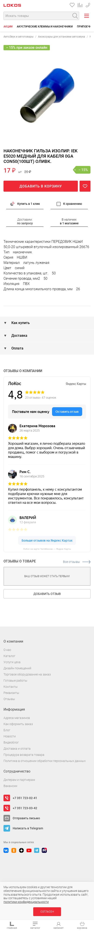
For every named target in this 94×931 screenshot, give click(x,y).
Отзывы (9, 699)
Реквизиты (11, 693)
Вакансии (10, 786)
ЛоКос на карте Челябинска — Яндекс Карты (47, 549)
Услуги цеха (12, 662)
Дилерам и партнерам (19, 780)
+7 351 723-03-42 (25, 808)
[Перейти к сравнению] (80, 5)
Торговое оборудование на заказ (27, 674)
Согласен (47, 911)
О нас (7, 650)
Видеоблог (11, 742)
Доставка (18, 335)
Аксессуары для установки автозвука (61, 36)
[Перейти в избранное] (72, 5)
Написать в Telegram (28, 828)
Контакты (10, 686)
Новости (9, 736)
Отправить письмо (26, 818)
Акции (7, 26)
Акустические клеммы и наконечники (45, 26)
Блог (6, 730)
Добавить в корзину (40, 186)
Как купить (20, 323)
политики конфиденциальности (26, 902)
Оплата (16, 348)
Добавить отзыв (47, 594)
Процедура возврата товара (23, 754)
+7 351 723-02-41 (25, 798)
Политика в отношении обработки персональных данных (44, 761)
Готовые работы (15, 680)
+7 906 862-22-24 (88, 4)
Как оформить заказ (18, 724)
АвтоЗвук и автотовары (18, 36)
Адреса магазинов (16, 718)
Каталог (9, 656)
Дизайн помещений (17, 668)
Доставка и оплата (17, 748)
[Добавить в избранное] (85, 186)
